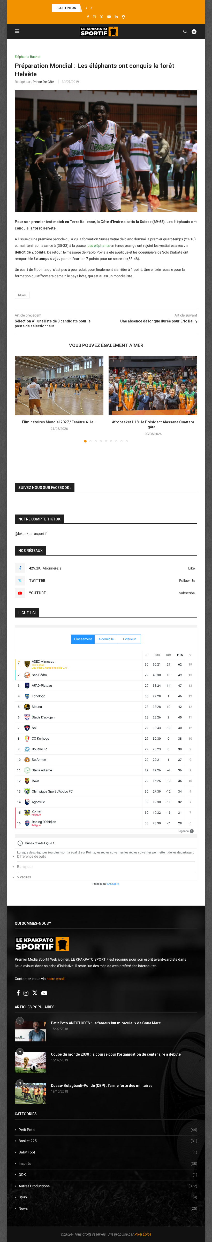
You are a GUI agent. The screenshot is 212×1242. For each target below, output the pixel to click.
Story (108, 1197)
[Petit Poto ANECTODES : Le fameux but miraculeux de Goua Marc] (30, 1031)
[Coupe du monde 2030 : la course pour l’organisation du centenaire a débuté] (30, 1062)
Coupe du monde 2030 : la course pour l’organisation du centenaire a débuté (116, 1054)
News (108, 1208)
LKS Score (113, 883)
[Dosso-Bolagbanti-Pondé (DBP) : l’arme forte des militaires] (30, 1093)
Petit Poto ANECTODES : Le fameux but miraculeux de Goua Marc (106, 1023)
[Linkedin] (116, 17)
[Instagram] (94, 17)
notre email (55, 979)
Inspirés (108, 1163)
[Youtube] (109, 17)
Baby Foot (108, 1152)
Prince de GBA (43, 82)
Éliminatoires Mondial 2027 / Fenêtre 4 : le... (59, 422)
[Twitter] (101, 17)
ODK (108, 1175)
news (22, 295)
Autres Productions (108, 1186)
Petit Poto (108, 1130)
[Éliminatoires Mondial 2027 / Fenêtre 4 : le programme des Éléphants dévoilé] (59, 385)
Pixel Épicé (142, 1234)
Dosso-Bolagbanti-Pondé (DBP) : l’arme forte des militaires (102, 1085)
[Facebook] (88, 17)
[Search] (185, 31)
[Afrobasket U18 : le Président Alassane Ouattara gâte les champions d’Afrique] (153, 385)
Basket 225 (108, 1141)
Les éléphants (98, 245)
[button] (86, 8)
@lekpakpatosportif (31, 534)
